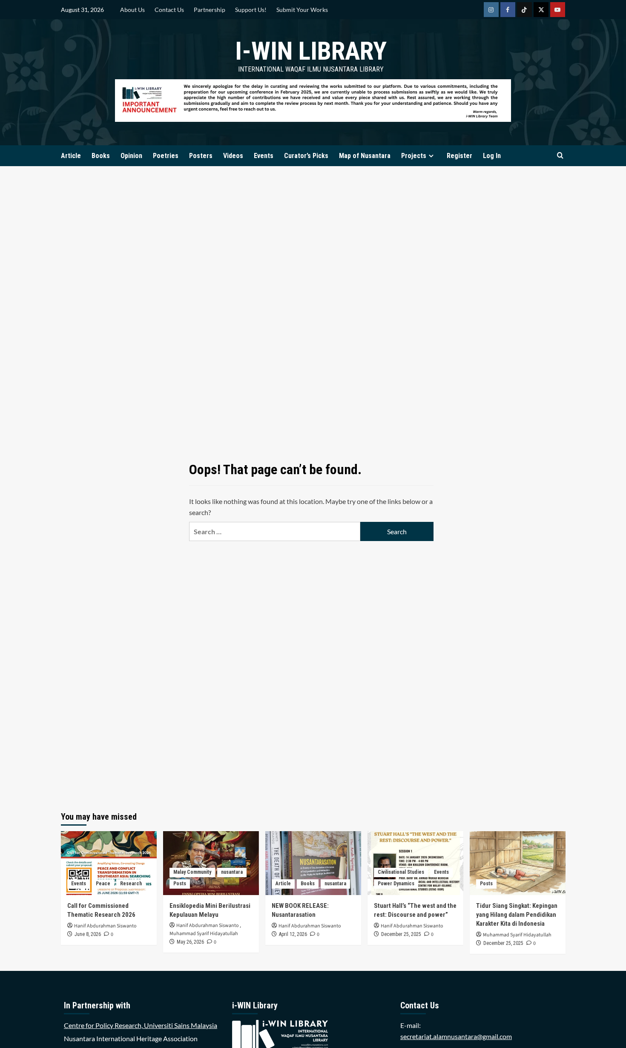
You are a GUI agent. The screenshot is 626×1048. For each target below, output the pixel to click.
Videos (233, 156)
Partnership (209, 9)
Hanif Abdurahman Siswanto (105, 926)
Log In (492, 156)
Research (131, 884)
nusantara (232, 872)
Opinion (131, 156)
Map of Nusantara (365, 156)
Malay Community (192, 872)
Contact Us (169, 9)
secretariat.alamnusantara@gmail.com (456, 1036)
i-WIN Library (311, 51)
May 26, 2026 (190, 942)
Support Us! (251, 9)
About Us (132, 9)
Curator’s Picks (306, 156)
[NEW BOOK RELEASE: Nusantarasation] (313, 863)
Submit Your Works (302, 9)
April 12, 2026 (293, 934)
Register (459, 156)
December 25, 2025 (401, 934)
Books (101, 156)
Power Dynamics (396, 884)
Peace (103, 884)
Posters (200, 156)
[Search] (560, 155)
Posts (179, 884)
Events (263, 156)
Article (71, 156)
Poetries (165, 156)
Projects (413, 156)
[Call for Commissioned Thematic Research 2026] (109, 863)
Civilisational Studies (401, 872)
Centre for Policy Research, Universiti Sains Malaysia (140, 1025)
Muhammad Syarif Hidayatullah (203, 933)
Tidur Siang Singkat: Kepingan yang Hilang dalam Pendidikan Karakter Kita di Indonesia (516, 914)
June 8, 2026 (88, 934)
